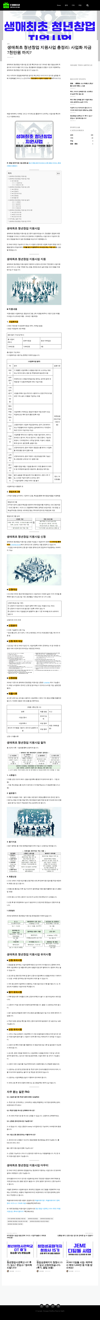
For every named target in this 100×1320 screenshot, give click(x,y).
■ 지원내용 (15, 181)
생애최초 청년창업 (33, 1218)
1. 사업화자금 (18, 183)
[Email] (86, 71)
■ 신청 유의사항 (16, 212)
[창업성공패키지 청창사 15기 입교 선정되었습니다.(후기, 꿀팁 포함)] (50, 1250)
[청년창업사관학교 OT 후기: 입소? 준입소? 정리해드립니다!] (20, 1250)
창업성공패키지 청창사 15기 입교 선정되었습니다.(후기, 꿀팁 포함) (49, 1265)
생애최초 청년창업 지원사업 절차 (19, 200)
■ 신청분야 (15, 191)
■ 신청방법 (15, 195)
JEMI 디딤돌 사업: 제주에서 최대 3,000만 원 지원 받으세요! (79, 1265)
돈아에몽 (12, 1271)
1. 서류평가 (18, 202)
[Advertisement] (34, 96)
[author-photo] (8, 1271)
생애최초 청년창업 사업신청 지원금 (39, 1221)
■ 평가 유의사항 (16, 214)
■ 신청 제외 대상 (17, 193)
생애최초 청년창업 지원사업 (17, 176)
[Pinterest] (53, 1306)
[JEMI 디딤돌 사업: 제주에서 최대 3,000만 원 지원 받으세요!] (79, 1250)
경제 (8, 43)
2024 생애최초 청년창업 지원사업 (16, 1218)
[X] (77, 71)
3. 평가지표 (18, 206)
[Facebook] (72, 71)
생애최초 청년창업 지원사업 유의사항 (20, 210)
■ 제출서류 (15, 198)
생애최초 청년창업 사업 (46, 1218)
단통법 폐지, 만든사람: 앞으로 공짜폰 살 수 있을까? (75, 1235)
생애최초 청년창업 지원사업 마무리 (20, 221)
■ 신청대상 (15, 189)
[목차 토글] (57, 173)
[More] (90, 71)
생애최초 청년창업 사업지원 (15, 1224)
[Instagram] (47, 1306)
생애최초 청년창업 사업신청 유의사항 (17, 1221)
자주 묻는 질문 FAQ (15, 219)
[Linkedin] (81, 71)
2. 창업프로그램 (19, 185)
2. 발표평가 (18, 204)
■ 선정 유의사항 (16, 216)
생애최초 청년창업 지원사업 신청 (19, 187)
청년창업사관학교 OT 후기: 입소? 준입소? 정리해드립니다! (19, 1265)
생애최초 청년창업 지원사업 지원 (19, 179)
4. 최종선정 (18, 208)
